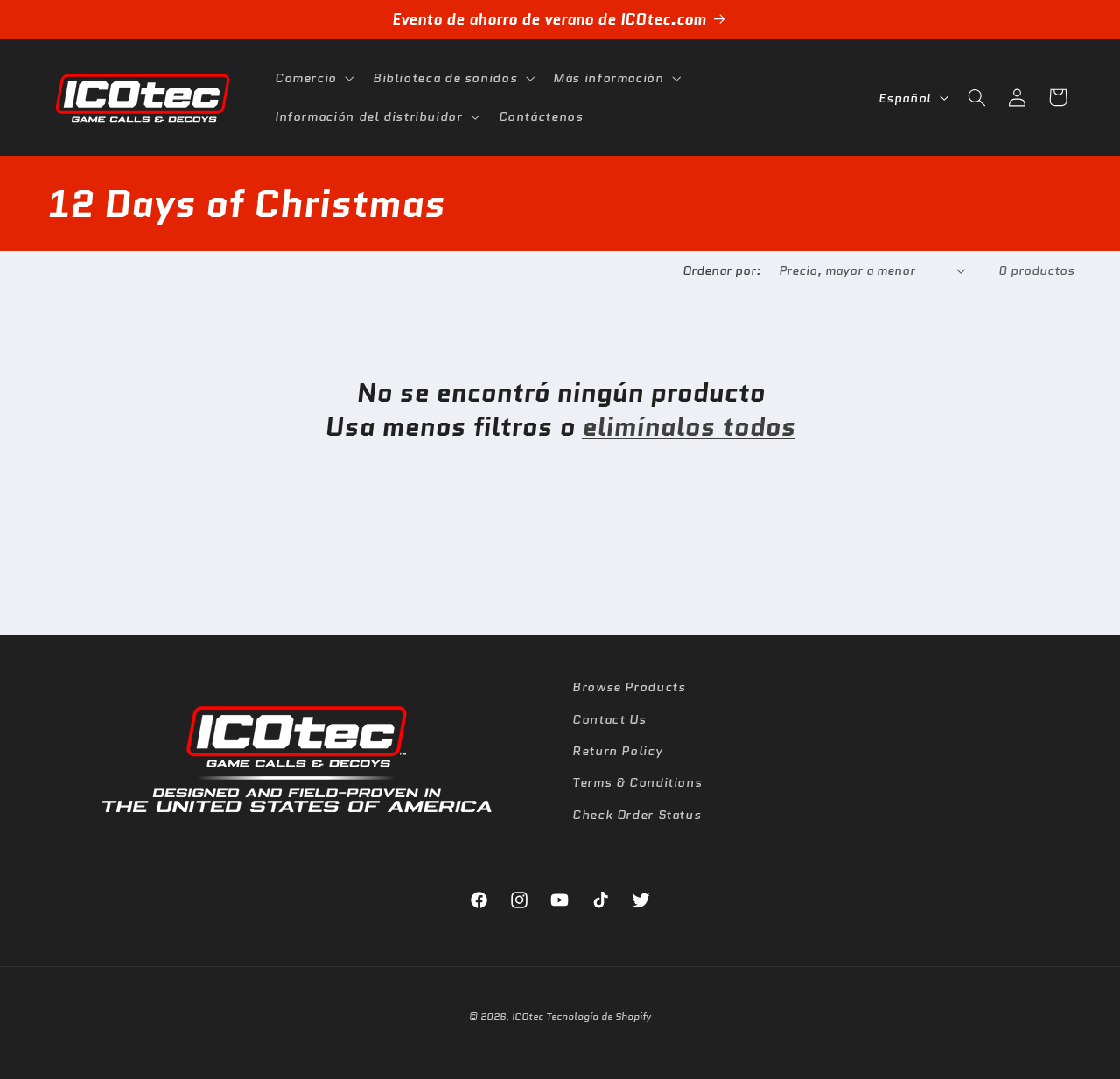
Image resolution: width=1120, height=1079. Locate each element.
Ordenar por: (721, 270)
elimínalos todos (688, 427)
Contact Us (609, 718)
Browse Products (628, 686)
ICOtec (527, 1017)
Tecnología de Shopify (598, 1017)
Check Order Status (636, 813)
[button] (312, 78)
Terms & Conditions (637, 782)
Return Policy (617, 749)
